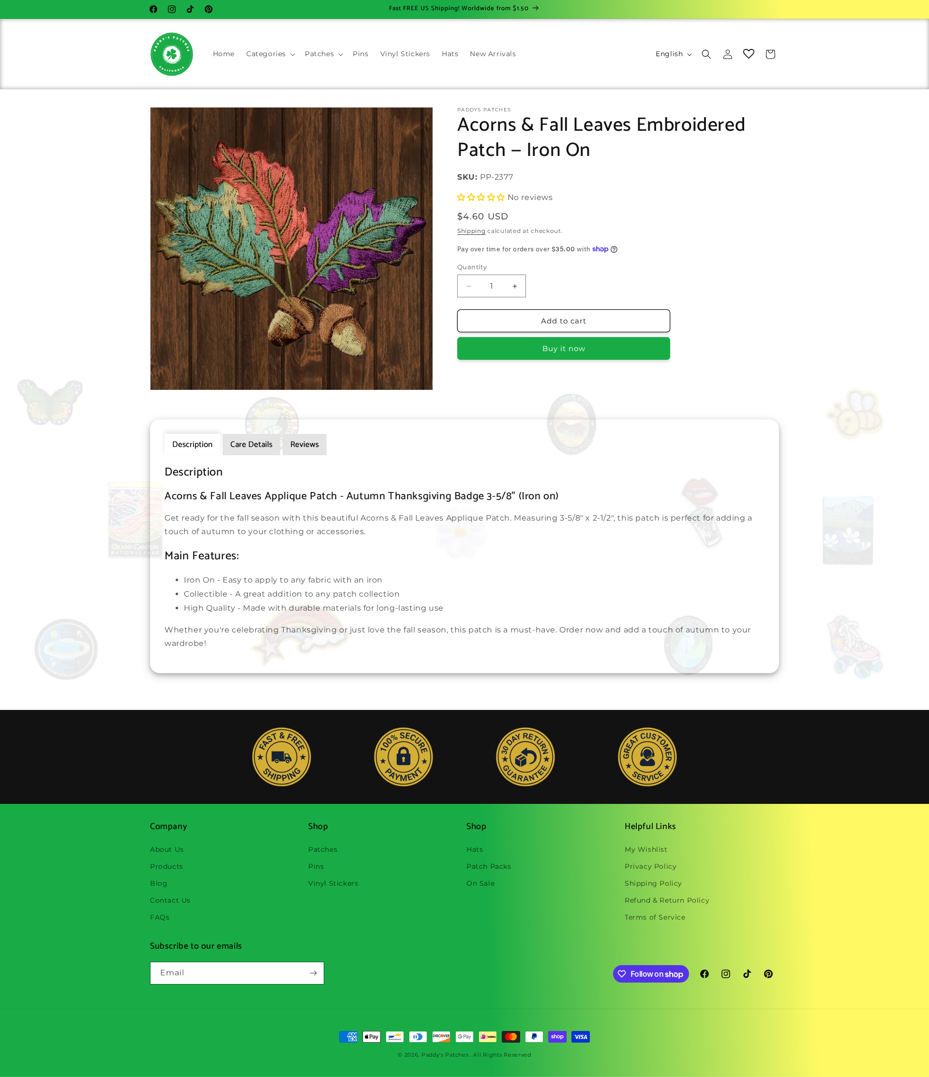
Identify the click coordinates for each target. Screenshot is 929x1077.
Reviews (304, 444)
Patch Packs (488, 866)
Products (166, 866)
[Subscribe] (313, 973)
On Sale (480, 883)
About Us (167, 849)
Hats (474, 849)
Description (192, 444)
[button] (269, 54)
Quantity (472, 267)
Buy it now (563, 348)
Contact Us (170, 900)
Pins (316, 866)
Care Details (251, 444)
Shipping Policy (653, 883)
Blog (158, 883)
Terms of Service (655, 917)
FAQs (159, 917)
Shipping (471, 230)
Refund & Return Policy (667, 900)
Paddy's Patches (445, 1054)
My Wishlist (646, 849)
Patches (322, 849)
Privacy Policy (650, 866)
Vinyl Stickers (333, 883)
